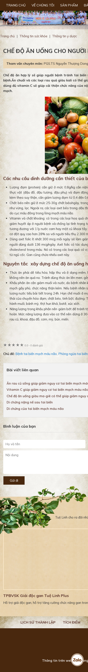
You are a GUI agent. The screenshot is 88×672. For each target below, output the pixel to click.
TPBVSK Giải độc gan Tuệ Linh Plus (36, 595)
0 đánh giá (34, 345)
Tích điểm (71, 622)
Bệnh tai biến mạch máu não (36, 354)
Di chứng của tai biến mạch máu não (35, 409)
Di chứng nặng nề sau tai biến (30, 402)
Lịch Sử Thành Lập (38, 622)
